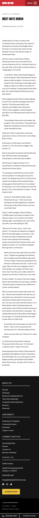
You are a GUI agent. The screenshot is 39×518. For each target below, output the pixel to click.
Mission (5, 390)
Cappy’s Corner (8, 430)
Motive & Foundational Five (12, 396)
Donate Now (11, 492)
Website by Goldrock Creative (10, 509)
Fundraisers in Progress (11, 421)
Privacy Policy (6, 506)
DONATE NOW (29, 516)
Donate (5, 446)
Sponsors (5, 405)
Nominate (6, 393)
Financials (6, 408)
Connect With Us (11, 436)
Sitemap (14, 506)
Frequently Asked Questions (12, 402)
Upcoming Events (8, 443)
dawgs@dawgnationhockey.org (14, 480)
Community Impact (9, 424)
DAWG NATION (7, 3)
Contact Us (6, 449)
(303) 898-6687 (11, 516)
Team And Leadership (10, 399)
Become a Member (9, 452)
